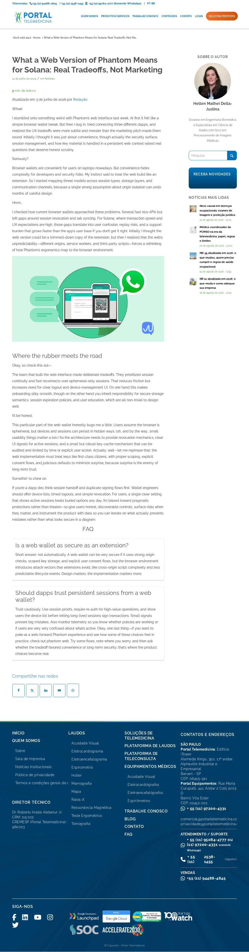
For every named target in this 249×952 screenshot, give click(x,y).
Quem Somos (26, 740)
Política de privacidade (34, 775)
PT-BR (151, 3)
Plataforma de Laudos (150, 745)
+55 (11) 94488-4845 (206, 878)
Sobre (20, 751)
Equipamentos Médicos (150, 766)
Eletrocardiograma (87, 751)
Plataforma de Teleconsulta (141, 756)
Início (18, 733)
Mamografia (81, 783)
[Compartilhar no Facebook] (18, 690)
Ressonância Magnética (91, 808)
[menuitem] (90, 16)
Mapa (76, 791)
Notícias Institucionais (33, 767)
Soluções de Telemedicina (139, 736)
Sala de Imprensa (30, 759)
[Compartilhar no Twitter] (32, 690)
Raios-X (78, 800)
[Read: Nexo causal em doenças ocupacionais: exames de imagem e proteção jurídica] (193, 208)
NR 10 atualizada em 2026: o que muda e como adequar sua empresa (218, 283)
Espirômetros (139, 801)
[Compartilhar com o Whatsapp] (73, 690)
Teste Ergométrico (86, 816)
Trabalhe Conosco (146, 811)
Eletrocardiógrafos (143, 785)
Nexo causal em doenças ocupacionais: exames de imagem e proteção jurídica (217, 210)
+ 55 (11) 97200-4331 (206, 808)
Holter (76, 775)
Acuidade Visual (85, 743)
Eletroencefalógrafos (145, 793)
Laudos (76, 733)
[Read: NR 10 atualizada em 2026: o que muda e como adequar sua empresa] (193, 281)
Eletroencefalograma (89, 759)
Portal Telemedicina (133, 945)
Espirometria (82, 767)
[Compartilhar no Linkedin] (46, 690)
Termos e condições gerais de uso (44, 783)
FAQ (128, 834)
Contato (134, 826)
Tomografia (80, 824)
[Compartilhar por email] (59, 690)
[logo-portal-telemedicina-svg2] (33, 17)
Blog (130, 819)
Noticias (50, 78)
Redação (80, 99)
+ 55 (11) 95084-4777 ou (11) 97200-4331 (210, 844)
